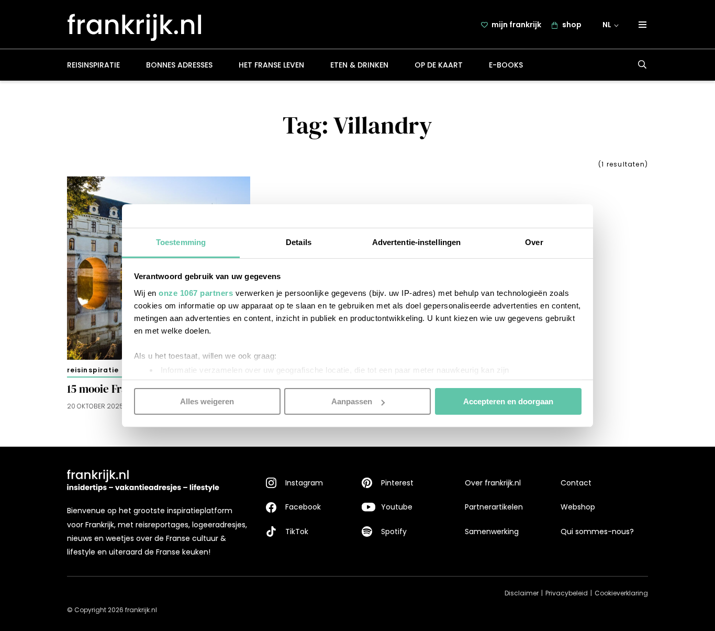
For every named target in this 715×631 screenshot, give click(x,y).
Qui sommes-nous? (597, 531)
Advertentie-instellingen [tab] (416, 241)
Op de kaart (439, 65)
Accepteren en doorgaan (508, 401)
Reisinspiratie (93, 65)
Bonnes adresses (179, 65)
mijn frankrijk (516, 24)
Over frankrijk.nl (493, 483)
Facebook (303, 507)
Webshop (578, 507)
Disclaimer (522, 593)
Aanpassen (351, 401)
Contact (576, 483)
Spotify (394, 531)
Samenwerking (492, 531)
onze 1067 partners (196, 292)
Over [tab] (534, 241)
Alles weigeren (207, 401)
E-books (506, 65)
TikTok (296, 531)
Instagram (304, 483)
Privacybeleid (566, 593)
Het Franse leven (271, 65)
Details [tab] (298, 241)
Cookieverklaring (621, 593)
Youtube (396, 507)
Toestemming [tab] (181, 241)
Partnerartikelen (494, 507)
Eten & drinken (359, 65)
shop (572, 24)
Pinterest (397, 483)
